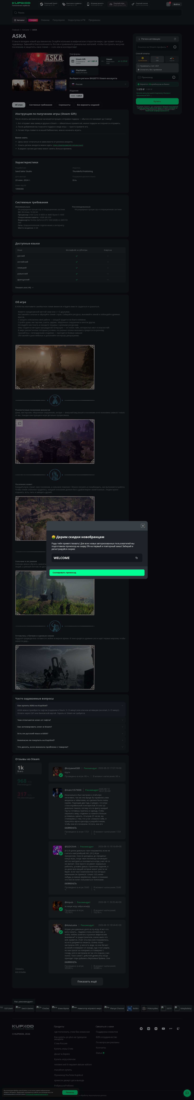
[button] (97, 558)
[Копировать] (137, 558)
